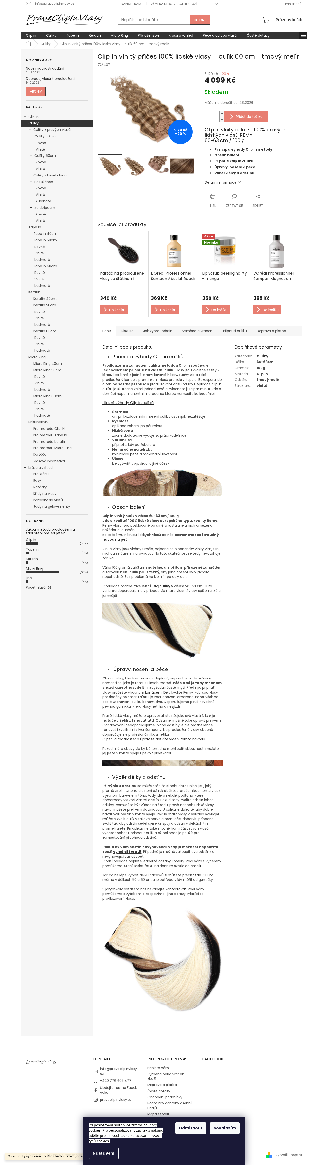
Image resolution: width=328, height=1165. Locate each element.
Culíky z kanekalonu (50, 175)
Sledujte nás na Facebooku (118, 1090)
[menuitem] (31, 35)
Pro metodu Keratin (49, 441)
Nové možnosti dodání (45, 68)
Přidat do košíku (249, 116)
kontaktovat (176, 889)
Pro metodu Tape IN (50, 435)
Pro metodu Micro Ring (52, 448)
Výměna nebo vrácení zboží (174, 3)
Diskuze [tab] (127, 330)
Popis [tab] (106, 330)
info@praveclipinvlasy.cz (119, 1071)
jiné (29, 577)
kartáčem (153, 692)
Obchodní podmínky (164, 1097)
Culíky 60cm (45, 155)
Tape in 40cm (45, 233)
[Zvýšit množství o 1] (221, 114)
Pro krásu (41, 473)
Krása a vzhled (40, 467)
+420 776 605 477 (115, 1080)
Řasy (37, 480)
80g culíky (160, 586)
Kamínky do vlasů (48, 500)
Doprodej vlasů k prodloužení (50, 78)
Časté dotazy (158, 1091)
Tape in (34, 227)
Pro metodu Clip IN (49, 428)
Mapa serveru (158, 1114)
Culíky (33, 123)
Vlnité (40, 149)
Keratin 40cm (45, 298)
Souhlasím (225, 1128)
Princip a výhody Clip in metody (243, 149)
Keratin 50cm (44, 305)
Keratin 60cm (44, 331)
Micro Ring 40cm (47, 363)
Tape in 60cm (45, 266)
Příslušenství (38, 422)
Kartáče (39, 454)
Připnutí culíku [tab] (235, 330)
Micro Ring (37, 357)
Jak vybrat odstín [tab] (157, 330)
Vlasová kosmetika (49, 461)
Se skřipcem (44, 207)
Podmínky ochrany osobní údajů (169, 1105)
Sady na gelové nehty (51, 506)
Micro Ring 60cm (47, 396)
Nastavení (104, 1153)
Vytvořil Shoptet (288, 1154)
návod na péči (115, 539)
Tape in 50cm (45, 240)
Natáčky (40, 487)
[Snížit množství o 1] (221, 119)
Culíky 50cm (45, 136)
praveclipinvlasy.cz (116, 1099)
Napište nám (131, 3)
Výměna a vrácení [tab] (197, 330)
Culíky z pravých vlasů (52, 129)
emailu (196, 865)
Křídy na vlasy (44, 493)
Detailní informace (220, 182)
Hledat (200, 19)
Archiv (36, 91)
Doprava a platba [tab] (271, 330)
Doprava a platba (162, 1084)
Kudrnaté (43, 201)
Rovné (41, 142)
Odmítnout (190, 1128)
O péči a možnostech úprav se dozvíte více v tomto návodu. (154, 739)
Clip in (33, 116)
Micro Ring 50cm (47, 370)
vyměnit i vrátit (127, 851)
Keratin (34, 292)
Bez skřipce (43, 181)
